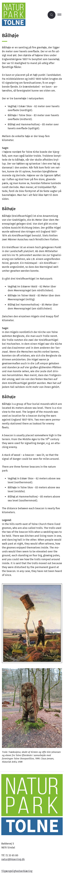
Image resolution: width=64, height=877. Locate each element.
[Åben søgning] (51, 15)
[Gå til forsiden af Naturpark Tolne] (23, 15)
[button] (60, 14)
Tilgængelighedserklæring (16, 871)
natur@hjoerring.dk (13, 859)
